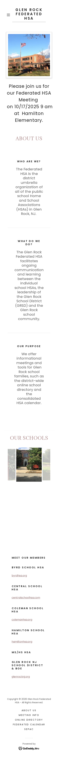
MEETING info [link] (29, 715)
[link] (29, 15)
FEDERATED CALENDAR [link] (29, 724)
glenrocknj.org (21, 676)
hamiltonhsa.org (22, 641)
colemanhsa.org (22, 619)
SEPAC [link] (29, 729)
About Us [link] (29, 710)
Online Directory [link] (29, 719)
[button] (8, 15)
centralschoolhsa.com (26, 597)
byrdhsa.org (19, 575)
